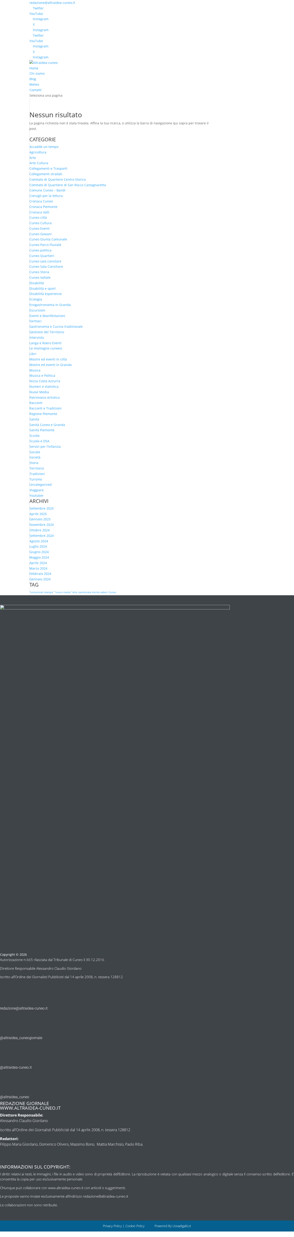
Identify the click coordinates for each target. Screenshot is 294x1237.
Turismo (35, 479)
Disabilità (36, 283)
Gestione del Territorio (46, 332)
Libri (32, 354)
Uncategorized (40, 484)
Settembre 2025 (41, 508)
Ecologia (35, 299)
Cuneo (112, 592)
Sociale (34, 452)
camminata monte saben (92, 592)
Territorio (36, 468)
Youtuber (36, 495)
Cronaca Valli (39, 212)
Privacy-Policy (112, 1226)
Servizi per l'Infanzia (45, 446)
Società (34, 457)
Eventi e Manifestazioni (47, 316)
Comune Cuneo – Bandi (47, 190)
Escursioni (37, 310)
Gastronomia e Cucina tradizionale (56, 326)
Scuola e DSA (39, 441)
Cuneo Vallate (40, 277)
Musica (34, 370)
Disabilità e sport (42, 288)
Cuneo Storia (39, 272)
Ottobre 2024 (39, 530)
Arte (32, 158)
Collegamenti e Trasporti (48, 168)
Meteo (34, 84)
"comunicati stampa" (41, 592)
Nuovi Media (39, 392)
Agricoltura (37, 152)
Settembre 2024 (41, 535)
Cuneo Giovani (40, 234)
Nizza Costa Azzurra (44, 381)
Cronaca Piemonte (43, 207)
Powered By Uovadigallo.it (173, 1226)
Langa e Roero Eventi (45, 343)
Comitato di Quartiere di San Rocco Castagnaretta (67, 185)
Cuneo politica (40, 250)
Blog (32, 79)
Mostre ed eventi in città (48, 359)
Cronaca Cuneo (41, 201)
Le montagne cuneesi (45, 348)
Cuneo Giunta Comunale (48, 239)
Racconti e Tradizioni (45, 408)
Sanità (34, 419)
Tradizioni (37, 474)
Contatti (35, 90)
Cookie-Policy (135, 1226)
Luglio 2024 (38, 546)
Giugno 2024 (39, 552)
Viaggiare (36, 490)
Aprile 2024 (38, 563)
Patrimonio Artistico (44, 397)
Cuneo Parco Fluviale (45, 245)
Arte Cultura (38, 163)
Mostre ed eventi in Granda (50, 365)
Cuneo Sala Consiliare (46, 266)
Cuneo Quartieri (41, 256)
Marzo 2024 (38, 568)
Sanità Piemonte (41, 430)
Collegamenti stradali (45, 174)
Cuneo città (38, 217)
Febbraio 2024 (40, 573)
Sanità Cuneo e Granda (47, 425)
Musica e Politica (42, 375)
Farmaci (35, 321)
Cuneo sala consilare (45, 261)
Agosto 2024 (38, 541)
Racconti (35, 403)
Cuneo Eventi (39, 228)
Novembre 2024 (41, 524)
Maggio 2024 (39, 557)
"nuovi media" (63, 592)
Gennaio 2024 (40, 579)
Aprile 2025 (38, 514)
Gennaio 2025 (40, 519)
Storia (33, 463)
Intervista (36, 337)
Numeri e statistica (44, 386)
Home (33, 68)
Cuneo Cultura (40, 223)
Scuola (34, 435)
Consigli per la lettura (46, 196)
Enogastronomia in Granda (50, 305)
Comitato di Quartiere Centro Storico (57, 179)
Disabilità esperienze (45, 294)
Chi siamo (37, 73)
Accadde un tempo (43, 147)
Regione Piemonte (43, 414)
